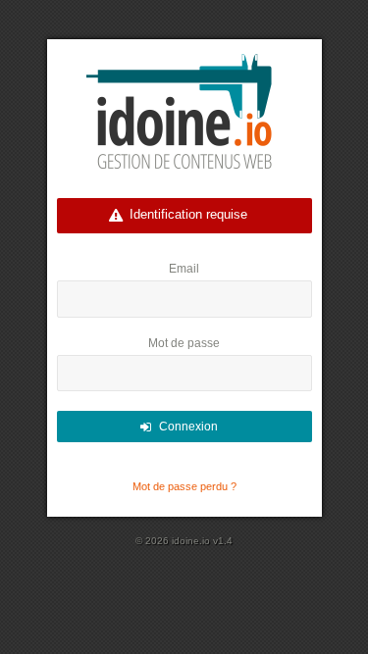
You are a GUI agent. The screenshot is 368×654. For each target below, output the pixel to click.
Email (184, 269)
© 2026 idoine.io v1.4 (184, 540)
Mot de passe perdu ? (184, 486)
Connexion (188, 426)
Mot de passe (184, 343)
